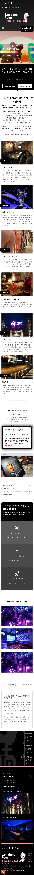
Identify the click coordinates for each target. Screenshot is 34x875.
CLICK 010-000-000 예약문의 (12, 7)
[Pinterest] (8, 2)
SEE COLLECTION (7, 60)
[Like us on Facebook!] (9, 848)
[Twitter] (5, 2)
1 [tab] (13, 473)
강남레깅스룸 (20, 870)
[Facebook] (2, 2)
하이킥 (27, 29)
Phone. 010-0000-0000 (7, 776)
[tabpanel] (17, 48)
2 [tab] (17, 473)
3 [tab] (21, 473)
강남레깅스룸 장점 (9, 684)
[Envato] (11, 2)
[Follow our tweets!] (12, 848)
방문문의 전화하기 (25, 86)
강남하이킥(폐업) (9, 86)
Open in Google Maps (9, 786)
